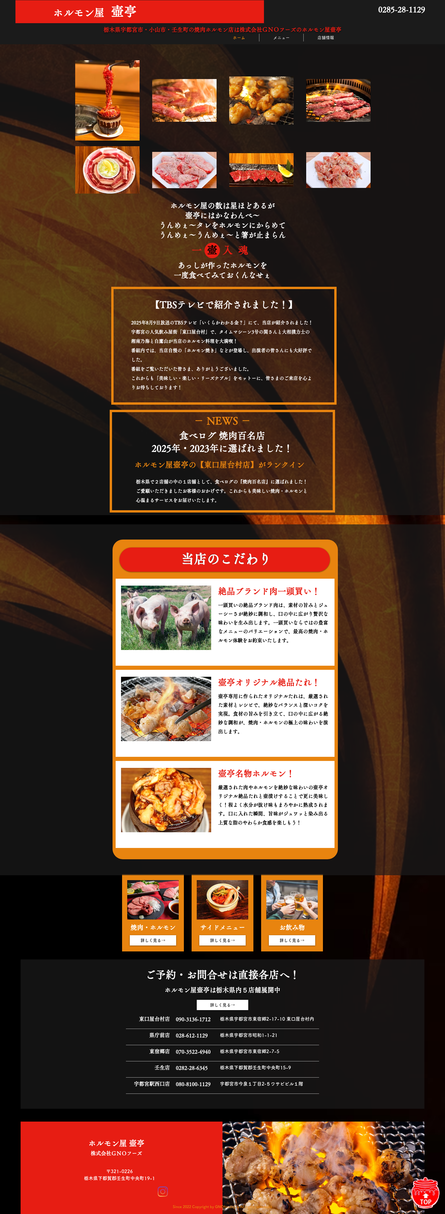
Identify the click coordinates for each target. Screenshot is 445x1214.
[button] (166, 618)
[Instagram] (163, 1191)
